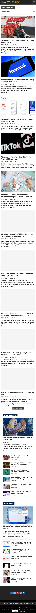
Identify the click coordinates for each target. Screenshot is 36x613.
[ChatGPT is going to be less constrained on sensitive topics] (6, 472)
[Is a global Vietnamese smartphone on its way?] (18, 379)
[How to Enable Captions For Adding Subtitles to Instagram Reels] (6, 573)
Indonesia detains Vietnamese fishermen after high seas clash (17, 275)
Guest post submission (8, 603)
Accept (15, 611)
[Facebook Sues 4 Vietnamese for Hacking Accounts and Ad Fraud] (18, 66)
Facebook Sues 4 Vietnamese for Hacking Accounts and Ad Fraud (17, 81)
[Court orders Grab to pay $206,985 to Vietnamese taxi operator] (18, 339)
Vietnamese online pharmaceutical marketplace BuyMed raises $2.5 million (16, 196)
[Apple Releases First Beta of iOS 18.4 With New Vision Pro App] (6, 479)
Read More (22, 611)
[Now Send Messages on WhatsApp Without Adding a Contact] (6, 551)
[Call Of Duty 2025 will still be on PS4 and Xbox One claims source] (6, 465)
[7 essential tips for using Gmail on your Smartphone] (6, 565)
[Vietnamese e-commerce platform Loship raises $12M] (18, 27)
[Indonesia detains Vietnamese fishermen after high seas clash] (18, 260)
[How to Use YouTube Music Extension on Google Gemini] (6, 558)
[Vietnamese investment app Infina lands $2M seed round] (18, 106)
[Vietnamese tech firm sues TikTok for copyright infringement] (18, 143)
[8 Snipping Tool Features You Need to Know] (18, 515)
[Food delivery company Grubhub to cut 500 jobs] (6, 457)
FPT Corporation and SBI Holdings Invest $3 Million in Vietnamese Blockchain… (17, 314)
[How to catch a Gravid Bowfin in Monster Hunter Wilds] (18, 427)
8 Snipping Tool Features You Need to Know (18, 526)
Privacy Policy (29, 603)
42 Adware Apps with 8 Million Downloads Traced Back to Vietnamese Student (17, 235)
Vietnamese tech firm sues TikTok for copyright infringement (16, 158)
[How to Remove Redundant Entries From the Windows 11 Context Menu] (6, 544)
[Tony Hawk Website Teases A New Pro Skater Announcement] (6, 486)
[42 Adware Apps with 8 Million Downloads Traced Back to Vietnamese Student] (18, 221)
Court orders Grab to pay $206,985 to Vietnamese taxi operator (16, 354)
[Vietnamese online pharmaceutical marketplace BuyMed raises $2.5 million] (18, 181)
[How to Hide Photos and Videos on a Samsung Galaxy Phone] (6, 580)
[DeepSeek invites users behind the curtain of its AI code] (6, 493)
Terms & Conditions (20, 603)
